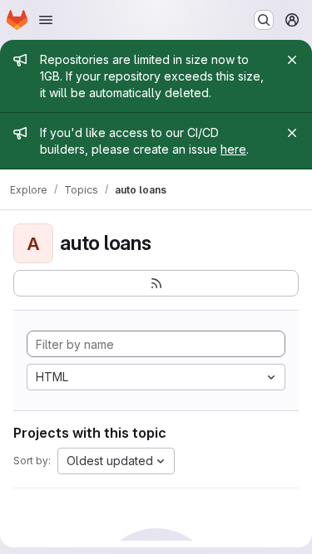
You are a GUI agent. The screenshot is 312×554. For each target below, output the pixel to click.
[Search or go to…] (264, 20)
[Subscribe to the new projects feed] (156, 283)
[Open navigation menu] (45, 20)
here (233, 149)
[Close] (292, 60)
